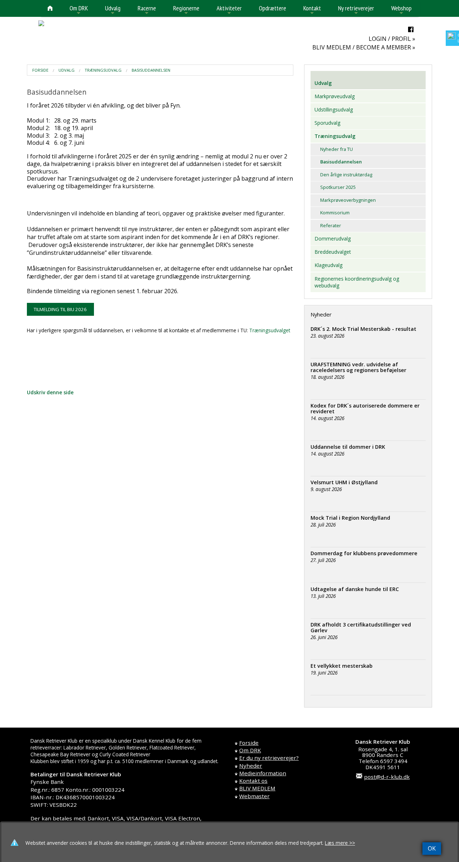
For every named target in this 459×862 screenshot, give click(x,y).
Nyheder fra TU (336, 149)
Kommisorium (335, 212)
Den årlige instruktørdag (346, 174)
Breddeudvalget (332, 251)
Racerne (147, 10)
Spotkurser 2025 (338, 187)
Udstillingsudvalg (333, 109)
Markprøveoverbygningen (348, 200)
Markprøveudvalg (334, 96)
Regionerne (186, 10)
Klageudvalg (328, 265)
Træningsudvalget (269, 330)
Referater (330, 225)
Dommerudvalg (332, 238)
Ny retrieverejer (356, 10)
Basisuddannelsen (151, 70)
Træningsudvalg (103, 70)
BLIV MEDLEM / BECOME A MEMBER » (363, 47)
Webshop (401, 10)
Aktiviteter (229, 10)
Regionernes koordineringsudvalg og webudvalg (356, 282)
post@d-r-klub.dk (387, 776)
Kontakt (312, 10)
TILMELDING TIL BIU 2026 (60, 309)
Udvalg (112, 10)
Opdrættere (272, 8)
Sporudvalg (327, 122)
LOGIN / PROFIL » (392, 39)
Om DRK (79, 10)
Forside (40, 70)
